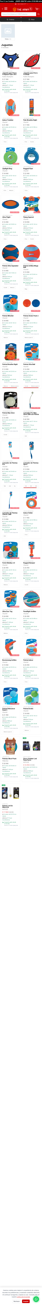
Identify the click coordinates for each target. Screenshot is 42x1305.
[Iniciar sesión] (31, 9)
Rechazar (17, 1301)
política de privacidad (23, 1297)
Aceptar (26, 1301)
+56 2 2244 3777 (21, 4)
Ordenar (11, 19)
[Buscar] (38, 14)
